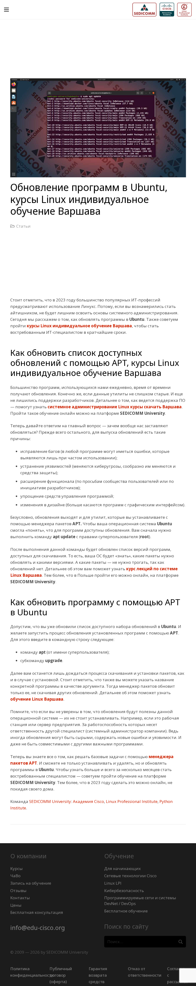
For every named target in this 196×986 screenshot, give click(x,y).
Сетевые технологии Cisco (130, 875)
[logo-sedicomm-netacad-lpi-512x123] (162, 9)
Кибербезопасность (124, 890)
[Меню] (6, 10)
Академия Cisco (88, 801)
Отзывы (18, 890)
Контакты (20, 897)
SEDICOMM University (50, 801)
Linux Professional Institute (132, 801)
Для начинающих (122, 868)
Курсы (16, 868)
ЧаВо (15, 875)
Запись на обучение (30, 883)
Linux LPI (112, 883)
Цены (16, 905)
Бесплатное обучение (126, 911)
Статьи (23, 226)
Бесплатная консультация (36, 912)
